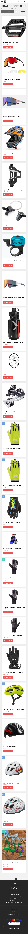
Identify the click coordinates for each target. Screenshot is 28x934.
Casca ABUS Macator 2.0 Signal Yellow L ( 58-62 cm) (14, 709)
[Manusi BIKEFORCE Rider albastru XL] (14, 539)
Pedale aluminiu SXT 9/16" (10, 42)
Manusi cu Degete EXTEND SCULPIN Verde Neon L (13, 635)
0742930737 (15, 900)
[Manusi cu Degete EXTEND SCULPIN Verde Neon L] (14, 625)
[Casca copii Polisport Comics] (14, 768)
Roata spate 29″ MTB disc (10, 373)
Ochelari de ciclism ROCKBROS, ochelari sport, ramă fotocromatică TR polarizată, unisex (13, 79)
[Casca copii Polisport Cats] (14, 805)
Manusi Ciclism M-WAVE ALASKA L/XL (13, 672)
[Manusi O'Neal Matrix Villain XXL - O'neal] (14, 507)
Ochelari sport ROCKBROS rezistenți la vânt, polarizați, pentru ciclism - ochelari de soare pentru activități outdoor (14, 297)
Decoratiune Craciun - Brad (10, 863)
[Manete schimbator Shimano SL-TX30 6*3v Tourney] (14, 211)
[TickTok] (14, 888)
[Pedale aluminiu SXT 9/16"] (14, 28)
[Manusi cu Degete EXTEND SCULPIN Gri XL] (14, 596)
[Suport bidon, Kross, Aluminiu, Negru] (14, 175)
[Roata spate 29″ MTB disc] (14, 361)
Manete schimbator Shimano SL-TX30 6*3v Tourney (13, 224)
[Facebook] (11, 888)
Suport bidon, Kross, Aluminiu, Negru (13, 190)
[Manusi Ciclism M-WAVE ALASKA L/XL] (14, 658)
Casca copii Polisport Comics (11, 783)
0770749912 (15, 898)
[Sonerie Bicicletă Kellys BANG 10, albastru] (14, 246)
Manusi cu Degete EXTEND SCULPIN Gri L (14, 577)
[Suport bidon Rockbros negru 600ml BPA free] (14, 323)
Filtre (8, 11)
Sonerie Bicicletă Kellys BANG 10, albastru (12, 261)
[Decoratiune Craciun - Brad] (14, 845)
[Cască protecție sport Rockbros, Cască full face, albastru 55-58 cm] (14, 138)
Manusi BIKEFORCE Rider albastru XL (13, 548)
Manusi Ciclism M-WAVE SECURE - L (12, 448)
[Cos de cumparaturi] (24, 1)
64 (22, 879)
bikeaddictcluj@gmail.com (15, 902)
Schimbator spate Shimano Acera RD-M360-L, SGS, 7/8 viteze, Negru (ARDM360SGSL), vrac (13, 412)
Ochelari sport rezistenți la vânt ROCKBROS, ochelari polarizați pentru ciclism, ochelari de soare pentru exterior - (13, 116)
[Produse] (2, 2)
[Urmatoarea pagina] (25, 879)
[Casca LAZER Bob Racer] (14, 731)
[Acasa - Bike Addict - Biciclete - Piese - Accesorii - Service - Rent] (8, 1)
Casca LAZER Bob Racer (9, 746)
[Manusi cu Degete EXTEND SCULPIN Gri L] (14, 566)
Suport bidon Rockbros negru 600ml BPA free (13, 342)
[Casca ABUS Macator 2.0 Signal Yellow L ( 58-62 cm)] (14, 694)
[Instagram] (17, 888)
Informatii (13, 909)
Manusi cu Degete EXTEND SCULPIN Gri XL (14, 607)
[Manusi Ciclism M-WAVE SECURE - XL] (14, 470)
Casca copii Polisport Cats (10, 820)
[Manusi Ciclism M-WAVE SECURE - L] (14, 434)
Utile (13, 912)
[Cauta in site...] (27, 1)
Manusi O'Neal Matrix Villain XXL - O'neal (12, 522)
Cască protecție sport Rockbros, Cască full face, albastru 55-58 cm (13, 153)
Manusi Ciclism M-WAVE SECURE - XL (13, 485)
